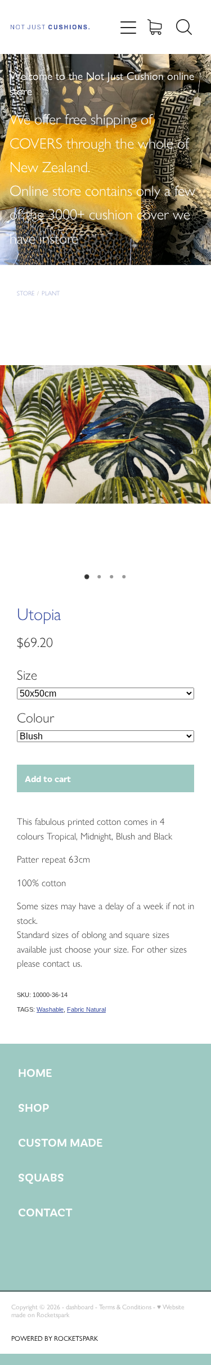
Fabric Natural (86, 1009)
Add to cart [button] (48, 778)
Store (25, 293)
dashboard (79, 1307)
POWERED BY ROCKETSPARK (54, 1338)
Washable (50, 1009)
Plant (51, 293)
